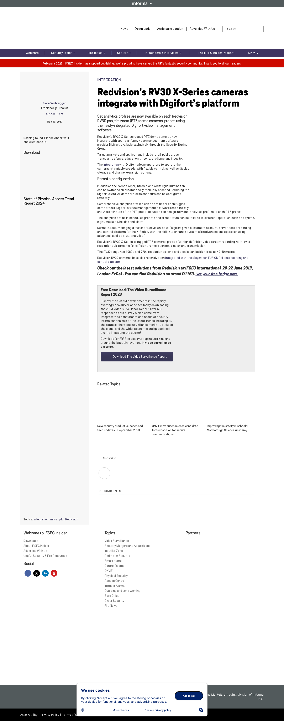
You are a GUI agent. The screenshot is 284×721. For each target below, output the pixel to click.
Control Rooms (115, 565)
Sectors (123, 53)
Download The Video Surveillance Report (139, 356)
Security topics (62, 53)
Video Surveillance (117, 540)
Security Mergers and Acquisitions (128, 545)
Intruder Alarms (115, 585)
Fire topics (95, 53)
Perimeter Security (117, 555)
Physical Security (116, 575)
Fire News (111, 605)
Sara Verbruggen (54, 103)
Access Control (115, 580)
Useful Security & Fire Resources (45, 555)
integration (111, 164)
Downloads (143, 28)
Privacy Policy (50, 715)
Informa (142, 3)
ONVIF (108, 570)
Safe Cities (112, 595)
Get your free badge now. (216, 274)
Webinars (32, 53)
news (53, 519)
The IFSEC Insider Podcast (216, 53)
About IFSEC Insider (36, 545)
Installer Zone (114, 550)
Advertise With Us (202, 28)
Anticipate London (170, 28)
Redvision (71, 519)
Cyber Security (114, 600)
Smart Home (113, 560)
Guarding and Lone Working (122, 590)
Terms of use (71, 715)
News (124, 28)
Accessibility (28, 715)
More (253, 53)
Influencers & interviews (162, 53)
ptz (61, 519)
